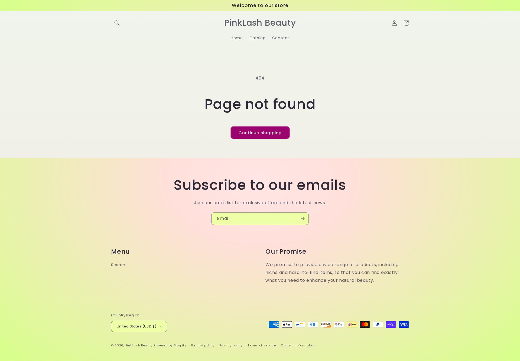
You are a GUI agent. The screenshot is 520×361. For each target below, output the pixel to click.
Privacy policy (231, 345)
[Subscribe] (302, 218)
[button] (117, 23)
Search (118, 264)
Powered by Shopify (170, 345)
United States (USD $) (136, 326)
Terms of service (262, 345)
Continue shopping (260, 132)
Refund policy (202, 345)
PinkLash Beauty (139, 345)
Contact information (298, 345)
